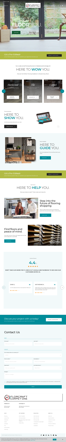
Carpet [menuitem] (5, 421)
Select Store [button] (6, 1)
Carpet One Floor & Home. (9, 435)
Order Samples (9, 126)
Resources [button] (12, 5)
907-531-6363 (21, 407)
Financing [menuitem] (6, 429)
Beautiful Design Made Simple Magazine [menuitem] (24, 420)
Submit (33, 386)
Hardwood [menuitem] (6, 419)
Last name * (36, 341)
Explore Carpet (52, 97)
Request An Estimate (53, 6)
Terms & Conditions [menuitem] (52, 423)
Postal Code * (6, 365)
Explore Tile (32, 97)
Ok (54, 439)
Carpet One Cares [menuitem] (51, 419)
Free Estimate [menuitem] (6, 427)
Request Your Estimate (53, 55)
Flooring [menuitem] (5, 416)
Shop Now (16, 32)
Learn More (44, 215)
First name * (6, 341)
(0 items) (62, 5)
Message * (6, 371)
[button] (58, 6)
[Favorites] (60, 6)
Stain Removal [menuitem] (36, 416)
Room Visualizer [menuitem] (22, 416)
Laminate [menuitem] (6, 423)
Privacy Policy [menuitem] (51, 425)
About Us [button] (19, 5)
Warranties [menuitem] (36, 423)
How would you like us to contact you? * (11, 352)
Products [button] (6, 5)
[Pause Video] (62, 48)
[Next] (62, 91)
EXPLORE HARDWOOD (12, 97)
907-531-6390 (6, 407)
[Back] (4, 91)
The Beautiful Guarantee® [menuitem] (38, 421)
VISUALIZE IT (44, 157)
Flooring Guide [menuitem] (36, 419)
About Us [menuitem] (50, 416)
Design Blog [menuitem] (21, 422)
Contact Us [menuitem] (50, 421)
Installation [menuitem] (36, 425)
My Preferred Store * (37, 365)
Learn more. (32, 440)
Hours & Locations (45, 6)
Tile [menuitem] (5, 425)
